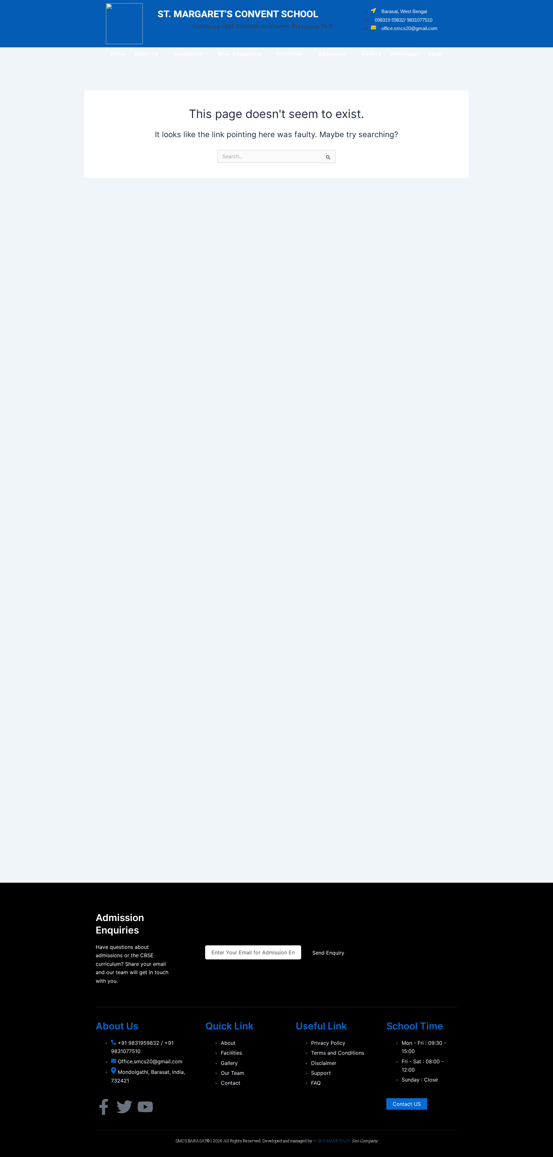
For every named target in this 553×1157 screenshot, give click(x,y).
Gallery (371, 53)
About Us (146, 53)
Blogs (435, 53)
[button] (149, 53)
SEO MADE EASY (334, 1141)
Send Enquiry (328, 953)
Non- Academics (239, 53)
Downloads (405, 53)
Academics (188, 53)
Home (118, 53)
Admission (332, 53)
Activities (289, 53)
